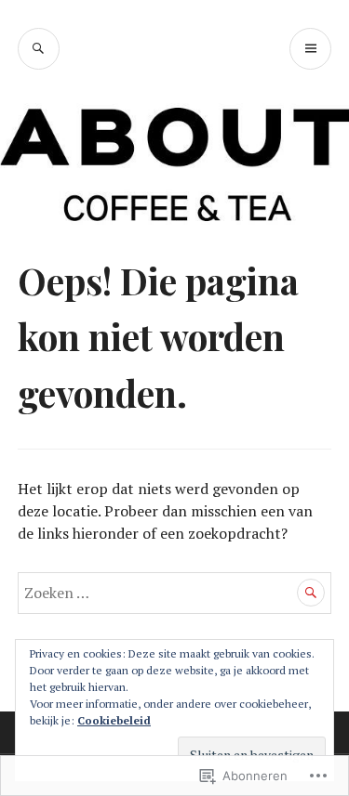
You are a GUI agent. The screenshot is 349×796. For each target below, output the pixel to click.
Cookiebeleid (114, 720)
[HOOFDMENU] (310, 49)
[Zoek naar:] (175, 592)
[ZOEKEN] (39, 49)
